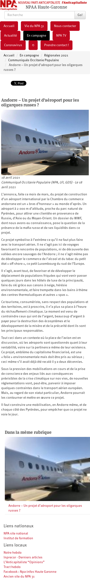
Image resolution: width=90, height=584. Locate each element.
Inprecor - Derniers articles (23, 557)
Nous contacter (65, 26)
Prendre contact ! (56, 45)
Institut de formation (18, 538)
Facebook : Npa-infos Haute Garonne (30, 571)
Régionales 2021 (56, 55)
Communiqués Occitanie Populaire (33, 60)
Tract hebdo (12, 567)
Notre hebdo (13, 552)
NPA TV (61, 35)
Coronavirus (13, 45)
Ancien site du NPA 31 (19, 576)
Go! (80, 15)
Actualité (10, 35)
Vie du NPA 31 (34, 26)
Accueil (9, 26)
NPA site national (16, 533)
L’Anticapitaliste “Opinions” (24, 562)
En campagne (36, 35)
